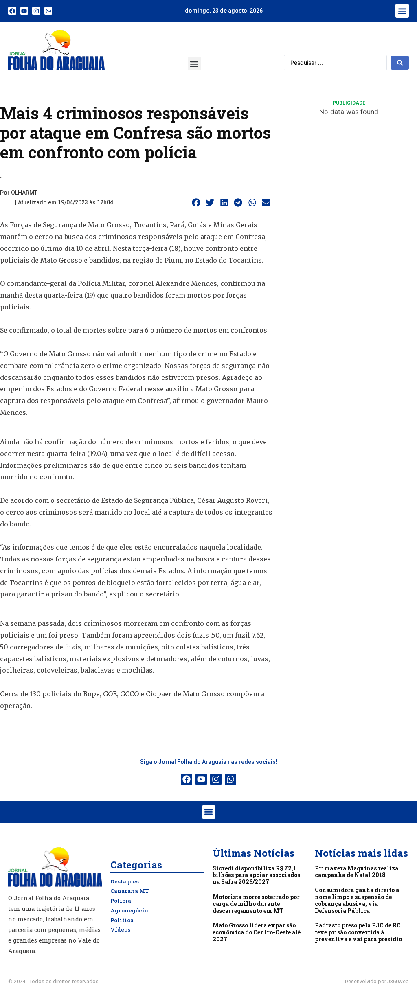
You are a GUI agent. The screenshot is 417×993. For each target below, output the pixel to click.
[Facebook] (12, 11)
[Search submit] (400, 63)
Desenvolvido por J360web (377, 981)
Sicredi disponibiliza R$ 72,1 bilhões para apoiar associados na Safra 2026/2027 (256, 875)
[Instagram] (36, 11)
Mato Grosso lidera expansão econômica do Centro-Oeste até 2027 (257, 932)
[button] (402, 11)
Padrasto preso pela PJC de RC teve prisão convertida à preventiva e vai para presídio (358, 932)
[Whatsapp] (48, 11)
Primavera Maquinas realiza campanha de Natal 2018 (356, 871)
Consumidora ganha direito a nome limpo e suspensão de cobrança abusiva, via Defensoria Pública (357, 900)
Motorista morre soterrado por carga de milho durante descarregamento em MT (256, 903)
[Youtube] (24, 11)
